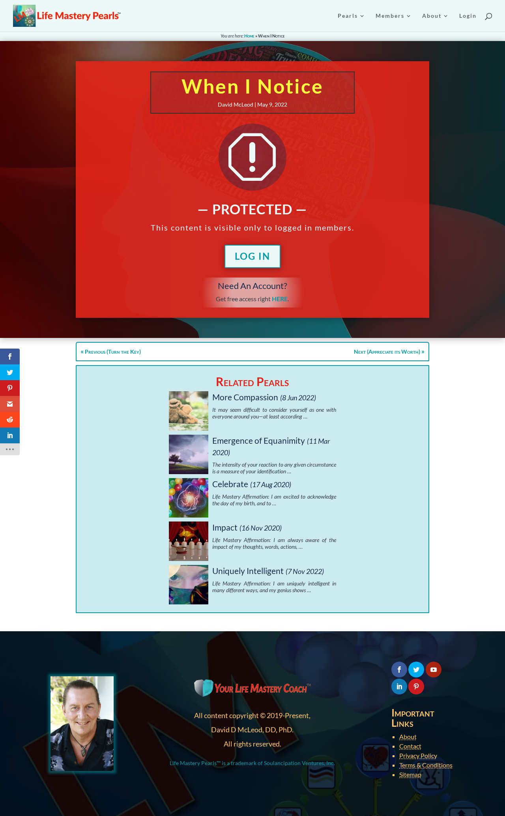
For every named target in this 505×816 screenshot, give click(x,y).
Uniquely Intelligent (248, 571)
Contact (410, 746)
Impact (225, 527)
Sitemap (410, 774)
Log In (252, 256)
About (408, 736)
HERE (280, 298)
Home (249, 35)
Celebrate (230, 484)
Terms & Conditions (426, 765)
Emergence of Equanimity (258, 440)
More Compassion (245, 397)
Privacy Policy (418, 755)
